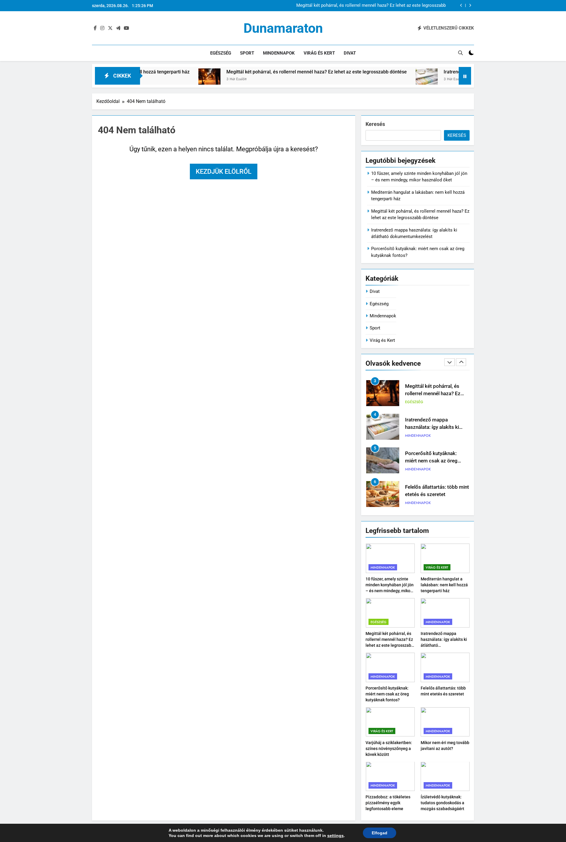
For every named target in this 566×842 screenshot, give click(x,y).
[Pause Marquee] (465, 76)
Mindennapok (279, 53)
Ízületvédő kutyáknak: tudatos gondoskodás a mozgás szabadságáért (442, 803)
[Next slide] (470, 5)
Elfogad (379, 832)
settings (335, 835)
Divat (350, 53)
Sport (247, 53)
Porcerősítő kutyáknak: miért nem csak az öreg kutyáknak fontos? (431, 427)
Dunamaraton (283, 28)
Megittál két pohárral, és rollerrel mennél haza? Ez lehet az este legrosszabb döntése (283, 72)
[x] (110, 28)
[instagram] (102, 28)
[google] (118, 28)
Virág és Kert (319, 53)
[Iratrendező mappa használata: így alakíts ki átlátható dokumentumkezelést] (394, 79)
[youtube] (126, 28)
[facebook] (95, 28)
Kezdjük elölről (223, 171)
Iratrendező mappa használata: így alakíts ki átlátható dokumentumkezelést (371, 5)
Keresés (375, 124)
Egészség (220, 53)
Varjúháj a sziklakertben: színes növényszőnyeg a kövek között (432, 494)
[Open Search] (460, 52)
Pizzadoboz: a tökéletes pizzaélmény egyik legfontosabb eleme (388, 803)
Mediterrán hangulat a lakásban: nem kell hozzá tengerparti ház (444, 585)
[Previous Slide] (461, 5)
